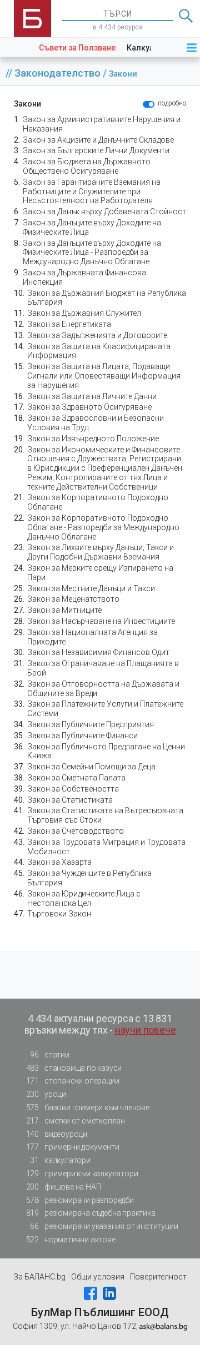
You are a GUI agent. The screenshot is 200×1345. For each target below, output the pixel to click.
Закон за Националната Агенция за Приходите (92, 637)
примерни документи (72, 1146)
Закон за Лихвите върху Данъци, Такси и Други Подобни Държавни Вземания (100, 552)
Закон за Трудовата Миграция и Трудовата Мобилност (106, 847)
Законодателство (58, 73)
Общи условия (97, 1276)
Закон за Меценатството (73, 599)
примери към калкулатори (82, 1173)
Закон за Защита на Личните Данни (92, 396)
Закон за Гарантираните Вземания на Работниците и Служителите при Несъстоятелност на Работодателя (92, 191)
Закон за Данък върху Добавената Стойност (104, 211)
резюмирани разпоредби (80, 1200)
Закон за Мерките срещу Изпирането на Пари (100, 572)
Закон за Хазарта (59, 862)
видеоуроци (56, 1134)
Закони (123, 74)
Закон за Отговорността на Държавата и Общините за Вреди (103, 688)
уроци (46, 1094)
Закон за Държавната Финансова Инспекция (84, 277)
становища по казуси (74, 1068)
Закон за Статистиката (70, 799)
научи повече (145, 1030)
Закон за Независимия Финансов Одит (98, 652)
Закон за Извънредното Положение (93, 438)
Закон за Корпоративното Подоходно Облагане (97, 502)
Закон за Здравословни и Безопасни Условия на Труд (95, 423)
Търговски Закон (59, 913)
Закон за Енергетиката (69, 324)
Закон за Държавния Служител (84, 313)
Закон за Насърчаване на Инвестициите (101, 621)
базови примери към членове (87, 1107)
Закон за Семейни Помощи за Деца (91, 766)
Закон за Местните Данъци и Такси (91, 588)
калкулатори (60, 1160)
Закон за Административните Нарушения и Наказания (102, 124)
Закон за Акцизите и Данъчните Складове (98, 139)
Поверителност (158, 1276)
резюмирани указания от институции (104, 1226)
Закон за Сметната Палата (76, 777)
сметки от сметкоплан (75, 1120)
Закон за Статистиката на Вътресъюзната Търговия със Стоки (105, 815)
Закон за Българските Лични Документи (96, 150)
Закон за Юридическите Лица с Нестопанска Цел (84, 898)
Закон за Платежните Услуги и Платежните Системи (105, 708)
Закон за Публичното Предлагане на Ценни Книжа (106, 751)
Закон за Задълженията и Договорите (97, 335)
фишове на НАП (63, 1186)
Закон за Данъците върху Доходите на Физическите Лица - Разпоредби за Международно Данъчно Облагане (92, 252)
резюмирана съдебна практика (91, 1212)
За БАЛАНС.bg (39, 1276)
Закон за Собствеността (73, 788)
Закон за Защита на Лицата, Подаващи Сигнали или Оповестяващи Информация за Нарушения (104, 376)
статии (49, 1054)
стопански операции (72, 1080)
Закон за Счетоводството (75, 831)
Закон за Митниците (64, 610)
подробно (172, 103)
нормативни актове (71, 1239)
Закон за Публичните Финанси (82, 735)
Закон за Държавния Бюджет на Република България (106, 298)
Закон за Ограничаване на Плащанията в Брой (103, 668)
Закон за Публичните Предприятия (90, 724)
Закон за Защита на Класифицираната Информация (99, 351)
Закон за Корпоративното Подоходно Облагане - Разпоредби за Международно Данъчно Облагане (103, 527)
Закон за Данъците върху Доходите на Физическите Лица (92, 227)
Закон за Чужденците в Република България (89, 878)
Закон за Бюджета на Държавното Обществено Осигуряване (87, 166)
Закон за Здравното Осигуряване (89, 406)
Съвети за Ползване (77, 47)
